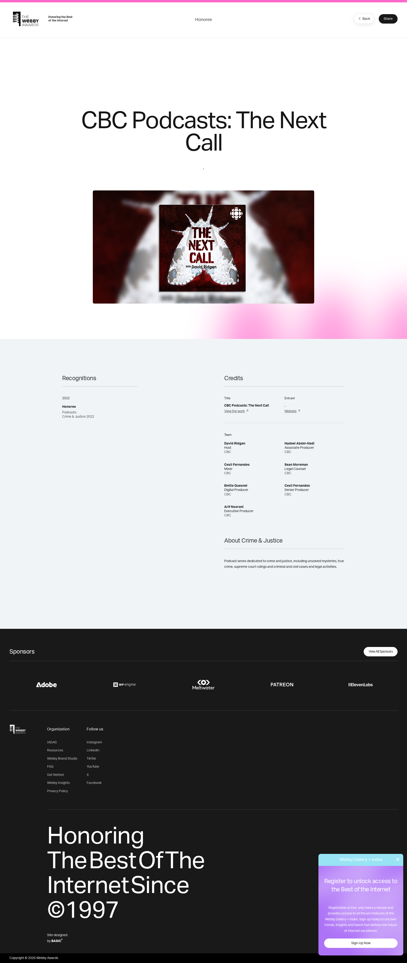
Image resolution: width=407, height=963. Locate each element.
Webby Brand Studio (62, 758)
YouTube (93, 766)
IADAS (52, 742)
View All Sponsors (381, 651)
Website (291, 411)
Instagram (94, 742)
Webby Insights (58, 783)
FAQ (50, 766)
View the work (234, 411)
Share (388, 19)
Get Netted (55, 775)
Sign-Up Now (360, 943)
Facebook (94, 783)
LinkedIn (93, 750)
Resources (55, 750)
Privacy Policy (57, 791)
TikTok (91, 758)
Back (366, 19)
